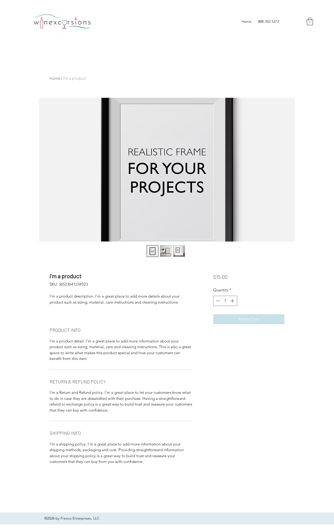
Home (55, 78)
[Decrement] (217, 301)
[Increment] (232, 301)
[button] (310, 21)
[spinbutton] (225, 301)
